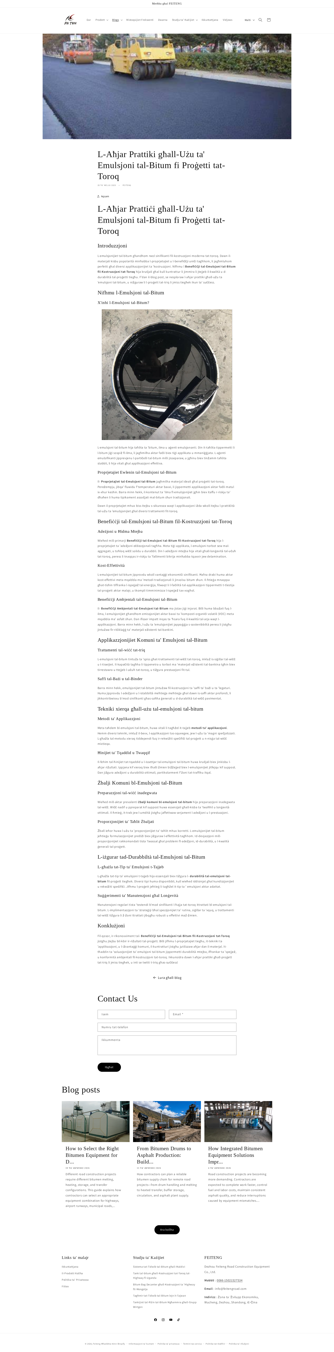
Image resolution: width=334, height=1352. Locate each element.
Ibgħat (109, 1067)
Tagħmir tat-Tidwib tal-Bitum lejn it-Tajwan (159, 1295)
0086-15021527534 (230, 1280)
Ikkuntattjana (70, 1266)
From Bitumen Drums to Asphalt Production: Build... (164, 1155)
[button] (101, 20)
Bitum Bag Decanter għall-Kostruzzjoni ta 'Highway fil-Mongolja (164, 1287)
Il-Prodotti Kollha (72, 1273)
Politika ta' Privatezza (75, 1280)
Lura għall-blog (170, 977)
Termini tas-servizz (192, 1343)
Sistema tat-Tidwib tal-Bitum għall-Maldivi (159, 1266)
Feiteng (96, 1343)
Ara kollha (167, 1230)
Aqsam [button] (105, 196)
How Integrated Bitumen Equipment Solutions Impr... (235, 1155)
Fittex (65, 1286)
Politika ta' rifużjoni (239, 1343)
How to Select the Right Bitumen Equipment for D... (92, 1155)
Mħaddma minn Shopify (113, 1343)
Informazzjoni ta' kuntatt (141, 1343)
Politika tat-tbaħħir (215, 1343)
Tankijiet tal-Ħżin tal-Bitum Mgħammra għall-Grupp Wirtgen (165, 1304)
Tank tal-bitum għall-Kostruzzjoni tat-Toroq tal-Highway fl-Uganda (161, 1275)
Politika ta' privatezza (169, 1343)
